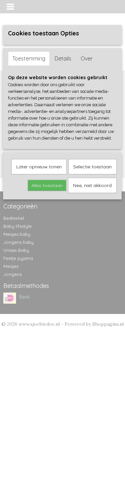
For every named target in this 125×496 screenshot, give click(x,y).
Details (63, 58)
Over (87, 58)
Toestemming (28, 58)
